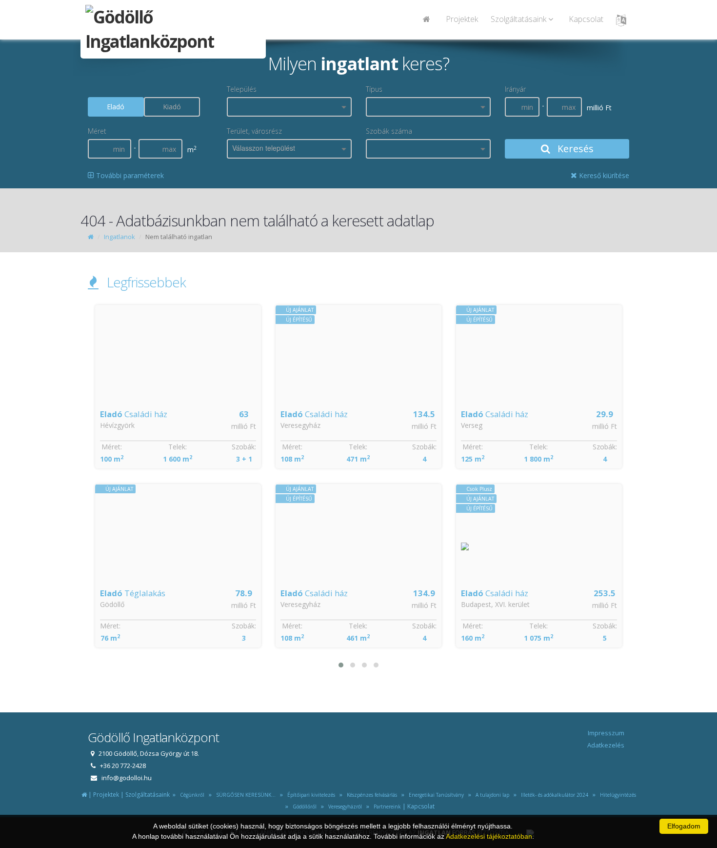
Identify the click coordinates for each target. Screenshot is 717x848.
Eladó (115, 106)
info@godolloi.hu (126, 777)
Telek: (177, 446)
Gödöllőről (303, 806)
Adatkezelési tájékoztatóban (489, 836)
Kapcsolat (586, 19)
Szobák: (244, 446)
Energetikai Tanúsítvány (435, 794)
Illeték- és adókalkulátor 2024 (553, 794)
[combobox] (289, 107)
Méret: (111, 446)
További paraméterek (129, 175)
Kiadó (172, 106)
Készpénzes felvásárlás (370, 794)
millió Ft (243, 426)
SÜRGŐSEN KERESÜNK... (244, 794)
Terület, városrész (254, 131)
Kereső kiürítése (603, 175)
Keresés (574, 148)
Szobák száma (389, 131)
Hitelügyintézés (616, 794)
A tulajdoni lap (491, 794)
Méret (97, 131)
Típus (374, 89)
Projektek (462, 19)
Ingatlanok (119, 236)
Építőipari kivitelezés (309, 794)
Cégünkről (190, 794)
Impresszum (606, 732)
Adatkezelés (605, 745)
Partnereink (386, 806)
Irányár (515, 89)
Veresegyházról (343, 806)
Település (242, 89)
